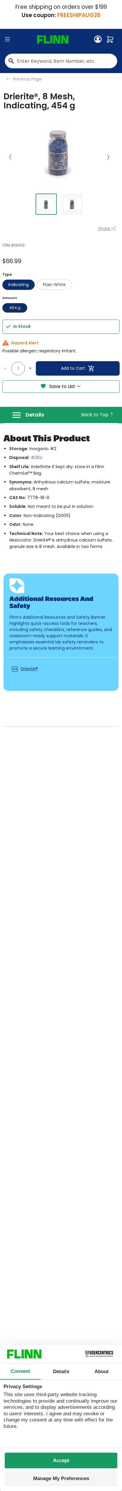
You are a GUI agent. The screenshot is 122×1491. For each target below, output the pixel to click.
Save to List (62, 386)
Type (7, 274)
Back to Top (95, 414)
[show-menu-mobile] (7, 39)
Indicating (18, 285)
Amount (9, 297)
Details (34, 414)
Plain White (54, 285)
